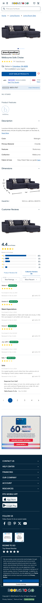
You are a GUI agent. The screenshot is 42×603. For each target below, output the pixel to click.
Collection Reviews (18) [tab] (31, 273)
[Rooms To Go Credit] (21, 429)
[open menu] (4, 3)
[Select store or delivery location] (7, 3)
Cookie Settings (29, 599)
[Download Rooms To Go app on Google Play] (9, 505)
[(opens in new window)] (4, 523)
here (38, 160)
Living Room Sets (29, 15)
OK (21, 581)
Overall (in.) (5, 201)
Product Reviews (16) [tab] (10, 273)
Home (4, 15)
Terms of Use (18, 599)
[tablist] (21, 273)
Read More (5, 133)
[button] (21, 255)
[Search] (3, 9)
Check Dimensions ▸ (34, 87)
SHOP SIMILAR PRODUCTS (19, 74)
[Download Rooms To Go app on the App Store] (9, 499)
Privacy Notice (7, 599)
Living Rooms (15, 15)
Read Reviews (20, 61)
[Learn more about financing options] (21, 446)
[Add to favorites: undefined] (38, 73)
